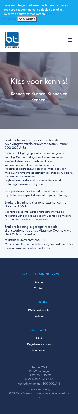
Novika (39, 397)
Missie (39, 282)
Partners (39, 316)
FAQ (39, 338)
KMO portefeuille (39, 310)
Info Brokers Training (36, 219)
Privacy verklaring (39, 389)
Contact (39, 288)
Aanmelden (39, 350)
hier (48, 248)
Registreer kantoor (39, 344)
